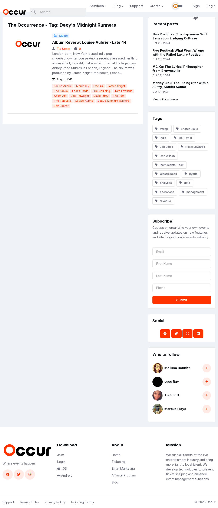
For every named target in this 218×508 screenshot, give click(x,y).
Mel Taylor (185, 137)
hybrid (193, 173)
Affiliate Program (124, 475)
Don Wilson (167, 156)
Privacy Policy (54, 502)
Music (63, 35)
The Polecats (62, 100)
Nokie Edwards (195, 146)
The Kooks (61, 91)
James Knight (116, 86)
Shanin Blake (189, 128)
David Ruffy (100, 95)
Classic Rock (168, 173)
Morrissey (82, 86)
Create (155, 6)
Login (211, 6)
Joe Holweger (80, 95)
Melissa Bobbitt (177, 368)
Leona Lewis (80, 91)
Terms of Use (29, 502)
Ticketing (118, 462)
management (195, 192)
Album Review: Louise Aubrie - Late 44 (89, 42)
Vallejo (164, 128)
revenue (165, 201)
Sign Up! (196, 12)
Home (116, 455)
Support (136, 6)
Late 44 (98, 86)
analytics (165, 182)
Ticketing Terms (82, 502)
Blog (117, 6)
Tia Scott (63, 49)
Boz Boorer (61, 105)
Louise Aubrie (63, 86)
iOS (64, 468)
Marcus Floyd (175, 409)
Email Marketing (123, 468)
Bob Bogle (166, 146)
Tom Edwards (123, 91)
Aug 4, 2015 (64, 79)
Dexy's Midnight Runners (113, 100)
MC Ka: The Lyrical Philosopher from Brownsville (177, 69)
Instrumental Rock (171, 164)
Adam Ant (60, 95)
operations (166, 192)
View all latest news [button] (166, 99)
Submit (181, 300)
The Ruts (118, 95)
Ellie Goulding (101, 91)
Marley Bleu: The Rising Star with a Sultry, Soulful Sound (180, 85)
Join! (60, 455)
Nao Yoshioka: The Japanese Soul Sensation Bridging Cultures (179, 36)
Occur (211, 502)
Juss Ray (171, 381)
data (187, 182)
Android (66, 475)
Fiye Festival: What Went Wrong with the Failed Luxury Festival (178, 52)
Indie (162, 137)
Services (97, 6)
